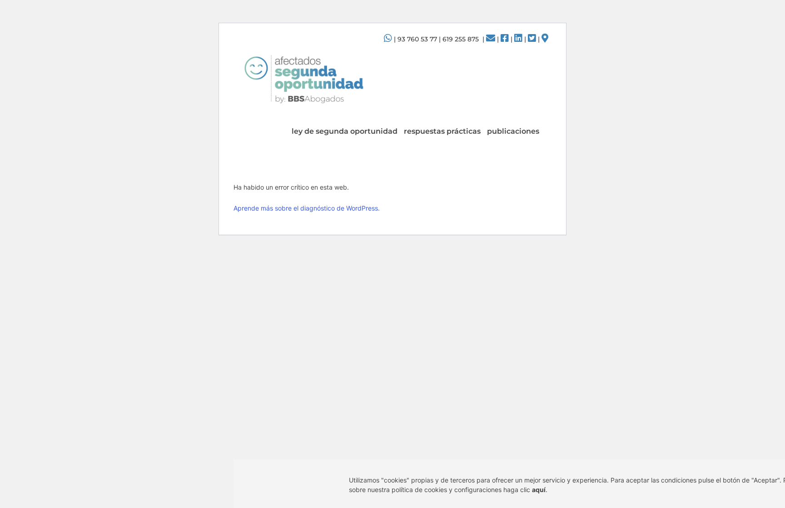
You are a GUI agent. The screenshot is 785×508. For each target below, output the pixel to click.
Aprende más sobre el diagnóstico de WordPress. (307, 208)
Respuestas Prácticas (442, 131)
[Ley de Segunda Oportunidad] (304, 78)
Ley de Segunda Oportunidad (344, 131)
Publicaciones (513, 131)
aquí (539, 489)
